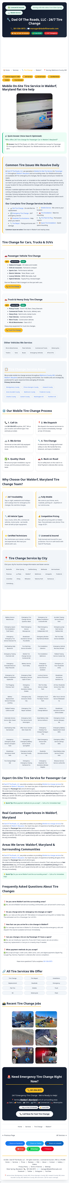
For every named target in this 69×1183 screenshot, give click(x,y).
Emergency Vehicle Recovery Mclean (59, 647)
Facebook (21, 1171)
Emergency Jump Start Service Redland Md (59, 629)
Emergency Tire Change (20, 213)
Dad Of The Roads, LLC (15, 171)
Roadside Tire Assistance (20, 218)
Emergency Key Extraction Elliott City (26, 699)
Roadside (34, 983)
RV (12, 993)
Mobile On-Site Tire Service (43, 171)
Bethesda (44, 569)
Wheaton (27, 579)
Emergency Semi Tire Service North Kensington (26, 720)
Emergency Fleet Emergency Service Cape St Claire (26, 677)
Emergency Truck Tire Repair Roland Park (42, 699)
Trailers (8, 353)
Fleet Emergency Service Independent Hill (43, 629)
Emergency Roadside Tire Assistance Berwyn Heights (42, 764)
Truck (56, 988)
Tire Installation (46, 213)
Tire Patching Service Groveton (26, 647)
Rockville (9, 569)
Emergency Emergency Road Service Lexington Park (9, 743)
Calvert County (25, 396)
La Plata (18, 574)
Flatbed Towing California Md (10, 709)
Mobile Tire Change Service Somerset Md (26, 656)
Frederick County (45, 392)
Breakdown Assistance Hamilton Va (59, 677)
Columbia (9, 579)
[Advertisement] (34, 52)
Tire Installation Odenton (43, 647)
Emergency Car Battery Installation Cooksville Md (43, 619)
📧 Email (20, 1149)
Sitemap (47, 1167)
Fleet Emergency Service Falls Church (43, 741)
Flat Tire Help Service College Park (42, 687)
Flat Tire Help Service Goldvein (59, 638)
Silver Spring (20, 569)
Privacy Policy (23, 1167)
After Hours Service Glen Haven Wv (26, 729)
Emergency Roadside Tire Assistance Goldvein (43, 667)
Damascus (50, 579)
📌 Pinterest (47, 1149)
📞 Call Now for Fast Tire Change (35, 1114)
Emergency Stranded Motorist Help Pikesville (9, 666)
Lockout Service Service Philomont (42, 676)
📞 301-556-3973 (34, 1090)
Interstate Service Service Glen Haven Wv (10, 720)
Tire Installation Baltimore (43, 655)
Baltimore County (29, 392)
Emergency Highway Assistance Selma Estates (26, 688)
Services (16, 70)
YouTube (48, 1171)
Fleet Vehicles (26, 348)
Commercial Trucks (41, 348)
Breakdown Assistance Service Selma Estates (59, 710)
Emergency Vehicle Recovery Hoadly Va (26, 753)
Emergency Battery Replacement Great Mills (59, 730)
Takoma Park (39, 579)
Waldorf (38, 70)
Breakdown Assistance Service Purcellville (26, 639)
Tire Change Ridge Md (10, 762)
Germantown (55, 569)
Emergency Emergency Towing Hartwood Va (26, 763)
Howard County (48, 387)
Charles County (11, 396)
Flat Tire (12, 988)
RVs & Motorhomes (12, 348)
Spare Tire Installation (48, 223)
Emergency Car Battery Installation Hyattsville (10, 677)
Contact (52, 1162)
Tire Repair (16, 223)
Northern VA (52, 396)
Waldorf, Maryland (23, 173)
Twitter (29, 1171)
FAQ (38, 1162)
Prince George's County (31, 387)
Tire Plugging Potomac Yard (10, 686)
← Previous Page (8, 1135)
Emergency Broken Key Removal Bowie (43, 638)
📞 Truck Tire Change (13, 330)
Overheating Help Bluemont (9, 647)
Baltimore (38, 574)
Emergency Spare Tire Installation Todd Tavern (10, 629)
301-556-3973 (19, 28)
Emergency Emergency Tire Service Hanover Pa (10, 639)
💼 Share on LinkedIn (54, 1143)
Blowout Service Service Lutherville (59, 762)
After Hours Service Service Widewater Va (59, 699)
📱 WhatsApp (33, 1149)
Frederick (59, 574)
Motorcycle (34, 993)
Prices (23, 1162)
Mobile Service (46, 208)
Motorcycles (55, 348)
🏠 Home (6, 70)
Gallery (60, 1162)
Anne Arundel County (13, 392)
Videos (34, 1164)
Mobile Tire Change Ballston (43, 709)
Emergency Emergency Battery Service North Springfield (26, 743)
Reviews (31, 1162)
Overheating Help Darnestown (9, 729)
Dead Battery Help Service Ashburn (42, 719)
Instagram (38, 1171)
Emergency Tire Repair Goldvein (26, 709)
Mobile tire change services (51, 784)
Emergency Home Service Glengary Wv (59, 720)
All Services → (61, 1135)
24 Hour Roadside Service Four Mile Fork (59, 687)
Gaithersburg (32, 569)
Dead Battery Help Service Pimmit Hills (59, 753)
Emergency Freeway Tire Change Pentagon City (42, 731)
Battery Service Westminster (9, 618)
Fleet (56, 993)
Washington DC (39, 396)
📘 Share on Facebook (15, 1143)
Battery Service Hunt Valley (26, 664)
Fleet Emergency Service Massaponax (26, 629)
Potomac (9, 574)
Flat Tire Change (17, 208)
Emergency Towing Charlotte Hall (10, 655)
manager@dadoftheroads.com (44, 28)
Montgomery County (12, 387)
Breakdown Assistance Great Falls (10, 753)
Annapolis (48, 574)
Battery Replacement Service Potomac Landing (10, 700)
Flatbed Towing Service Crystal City (59, 655)
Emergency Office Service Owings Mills (59, 741)
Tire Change (13, 978)
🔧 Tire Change (27, 70)
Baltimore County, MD (47, 375)
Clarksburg (9, 583)
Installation (56, 978)
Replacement (12, 983)
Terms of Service (36, 1167)
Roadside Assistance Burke (43, 752)
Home (20, 1127)
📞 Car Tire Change (12, 286)
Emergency (56, 983)
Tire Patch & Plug (47, 218)
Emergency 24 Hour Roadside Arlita (59, 666)
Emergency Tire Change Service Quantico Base (26, 619)
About (44, 1162)
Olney (18, 579)
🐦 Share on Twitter (35, 1143)
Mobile (34, 988)
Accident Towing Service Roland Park (59, 619)
